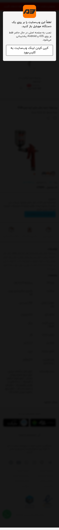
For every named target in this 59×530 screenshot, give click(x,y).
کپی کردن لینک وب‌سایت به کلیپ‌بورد (29, 50)
